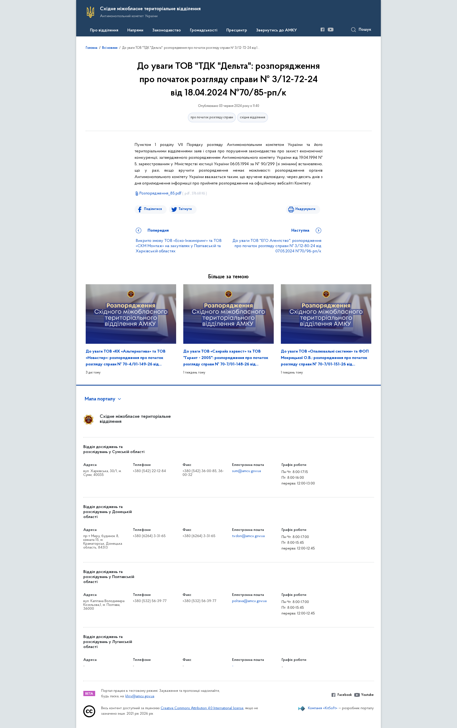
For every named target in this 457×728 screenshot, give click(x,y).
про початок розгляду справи (212, 117)
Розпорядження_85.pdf (173, 193)
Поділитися (153, 209)
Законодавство (166, 30)
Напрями (135, 30)
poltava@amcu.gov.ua (249, 601)
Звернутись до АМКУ (276, 30)
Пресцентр (236, 30)
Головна (91, 48)
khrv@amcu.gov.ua (139, 696)
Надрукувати (305, 209)
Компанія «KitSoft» (323, 708)
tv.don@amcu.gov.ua (248, 536)
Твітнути (185, 209)
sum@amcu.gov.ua (246, 471)
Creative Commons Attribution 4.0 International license (202, 708)
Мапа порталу (100, 399)
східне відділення (252, 117)
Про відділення (104, 30)
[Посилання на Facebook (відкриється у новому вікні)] (322, 29)
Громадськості (203, 30)
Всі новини (109, 48)
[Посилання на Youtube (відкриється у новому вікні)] (330, 29)
